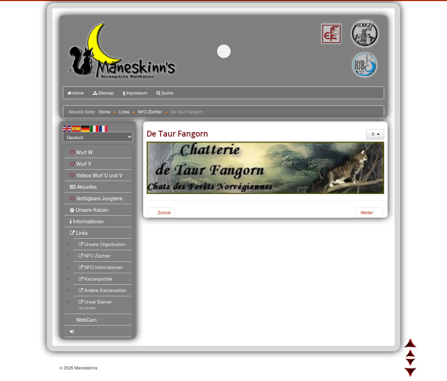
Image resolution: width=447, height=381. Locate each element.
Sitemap (106, 93)
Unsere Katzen (92, 209)
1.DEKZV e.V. (364, 33)
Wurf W (84, 152)
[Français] (103, 128)
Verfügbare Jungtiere (99, 198)
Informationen (88, 221)
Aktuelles (87, 186)
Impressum (135, 93)
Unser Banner (95, 304)
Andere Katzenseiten (105, 290)
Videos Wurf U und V (99, 175)
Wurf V (83, 163)
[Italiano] (94, 128)
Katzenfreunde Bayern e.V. (350, 54)
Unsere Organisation (104, 244)
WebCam (86, 319)
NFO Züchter (97, 255)
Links (82, 232)
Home (78, 93)
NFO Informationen (103, 267)
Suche (167, 93)
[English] (67, 128)
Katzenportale (98, 278)
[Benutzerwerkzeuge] (375, 134)
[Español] (76, 128)
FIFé (330, 33)
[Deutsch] (85, 128)
